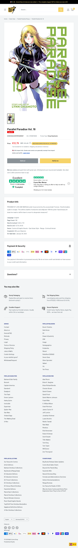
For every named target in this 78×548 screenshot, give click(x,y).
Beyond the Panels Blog (50, 468)
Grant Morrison (47, 406)
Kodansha (46, 348)
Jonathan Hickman (48, 415)
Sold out (22, 161)
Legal (6, 342)
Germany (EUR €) (20, 519)
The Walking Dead (9, 419)
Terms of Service (9, 345)
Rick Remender (47, 431)
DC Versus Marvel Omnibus (12, 486)
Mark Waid (46, 425)
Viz (43, 366)
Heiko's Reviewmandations (51, 480)
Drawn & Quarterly (48, 336)
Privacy (6, 339)
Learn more (26, 153)
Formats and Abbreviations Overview (54, 477)
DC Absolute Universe (11, 477)
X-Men (6, 421)
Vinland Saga (8, 415)
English (7, 519)
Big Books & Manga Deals (12, 471)
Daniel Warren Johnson (50, 397)
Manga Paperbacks (53, 136)
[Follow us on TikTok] (17, 527)
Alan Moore (46, 379)
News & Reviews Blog (49, 474)
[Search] (60, 9)
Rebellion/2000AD (48, 354)
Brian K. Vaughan (48, 382)
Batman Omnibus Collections (13, 468)
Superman (7, 406)
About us (7, 330)
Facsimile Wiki (47, 471)
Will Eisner (46, 449)
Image (45, 342)
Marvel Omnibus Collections (13, 495)
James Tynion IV (48, 409)
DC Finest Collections (11, 480)
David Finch (46, 394)
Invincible (7, 403)
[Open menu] (5, 10)
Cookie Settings (9, 354)
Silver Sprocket (47, 360)
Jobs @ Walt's (8, 351)
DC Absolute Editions (10, 474)
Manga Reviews (47, 483)
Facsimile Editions (10, 489)
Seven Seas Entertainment (15, 136)
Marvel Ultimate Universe (12, 498)
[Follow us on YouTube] (13, 527)
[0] (72, 9)
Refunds (6, 336)
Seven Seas (12, 19)
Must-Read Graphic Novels (12, 501)
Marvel (45, 351)
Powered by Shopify (9, 541)
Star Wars (7, 412)
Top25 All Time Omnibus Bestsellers (15, 504)
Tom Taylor (46, 446)
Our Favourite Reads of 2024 (52, 486)
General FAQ (8, 333)
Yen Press (46, 369)
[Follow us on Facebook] (5, 527)
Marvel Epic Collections (11, 492)
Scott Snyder (47, 437)
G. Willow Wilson (48, 403)
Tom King (46, 443)
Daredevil (7, 388)
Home (5, 19)
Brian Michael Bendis (49, 385)
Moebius (45, 427)
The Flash (7, 394)
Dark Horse (46, 330)
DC (43, 333)
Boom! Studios (47, 327)
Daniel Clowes (47, 391)
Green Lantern (8, 397)
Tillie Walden (46, 440)
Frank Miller (46, 400)
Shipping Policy (9, 348)
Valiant (45, 363)
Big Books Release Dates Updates (53, 462)
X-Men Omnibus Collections (13, 510)
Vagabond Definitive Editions (13, 507)
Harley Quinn (8, 400)
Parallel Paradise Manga (23, 19)
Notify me (55, 161)
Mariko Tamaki (47, 421)
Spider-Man (7, 409)
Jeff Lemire (46, 412)
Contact (6, 327)
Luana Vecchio (47, 419)
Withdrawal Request (10, 360)
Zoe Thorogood (47, 452)
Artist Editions (8, 465)
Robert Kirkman (48, 434)
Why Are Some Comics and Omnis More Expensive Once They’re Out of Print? (55, 490)
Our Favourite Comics (11, 462)
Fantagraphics (47, 345)
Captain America (9, 385)
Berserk (6, 382)
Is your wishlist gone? (11, 357)
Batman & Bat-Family (10, 379)
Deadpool (7, 391)
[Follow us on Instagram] (9, 527)
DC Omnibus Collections (11, 483)
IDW (44, 339)
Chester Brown (47, 388)
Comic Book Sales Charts (50, 465)
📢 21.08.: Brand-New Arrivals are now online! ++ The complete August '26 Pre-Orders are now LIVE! (39, 2)
